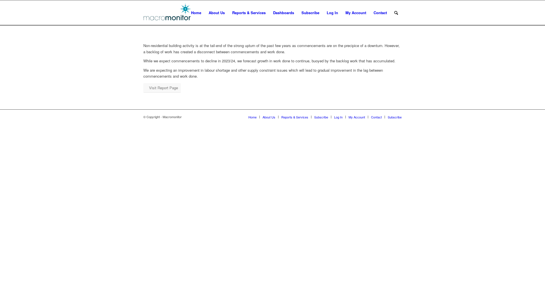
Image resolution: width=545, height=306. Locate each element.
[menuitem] (196, 12)
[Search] (396, 12)
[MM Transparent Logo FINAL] (167, 12)
